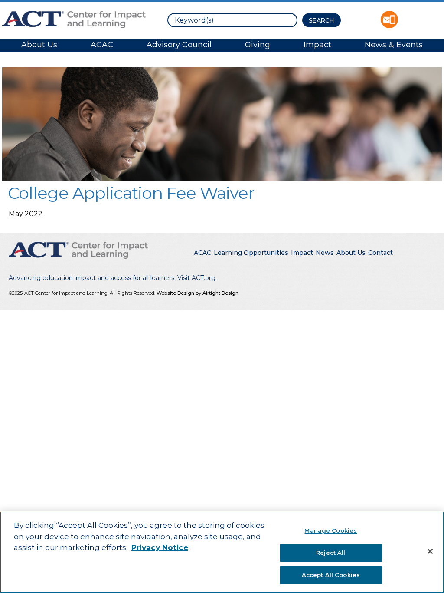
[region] (222, 552)
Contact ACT (389, 19)
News (325, 253)
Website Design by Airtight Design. (198, 293)
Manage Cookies (330, 530)
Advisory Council (179, 44)
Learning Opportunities (251, 253)
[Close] (430, 551)
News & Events (394, 44)
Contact (380, 253)
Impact (317, 44)
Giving (257, 44)
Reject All (330, 552)
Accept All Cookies (331, 574)
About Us (39, 44)
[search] (232, 20)
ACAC (102, 44)
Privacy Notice (159, 547)
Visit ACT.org (196, 278)
